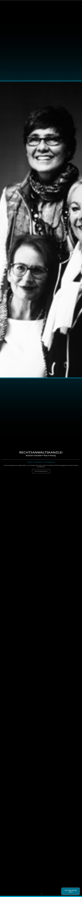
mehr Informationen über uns (41, 471)
